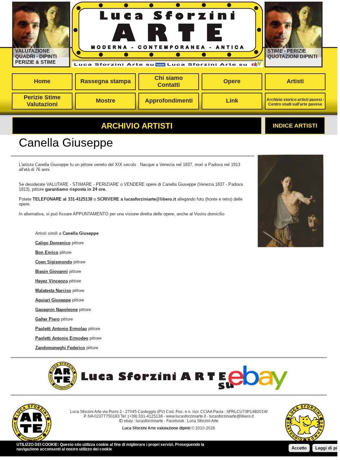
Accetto (299, 448)
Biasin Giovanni (51, 271)
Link (232, 100)
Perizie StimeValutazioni (42, 101)
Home (42, 81)
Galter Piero (47, 319)
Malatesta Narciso (53, 290)
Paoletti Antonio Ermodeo (61, 338)
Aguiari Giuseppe (53, 300)
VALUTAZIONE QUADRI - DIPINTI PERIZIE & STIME (36, 56)
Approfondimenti (169, 100)
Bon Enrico (46, 252)
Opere (232, 81)
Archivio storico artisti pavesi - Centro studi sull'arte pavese (295, 102)
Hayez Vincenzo (51, 280)
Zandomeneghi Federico (60, 347)
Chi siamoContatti (169, 81)
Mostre (105, 100)
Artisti (295, 81)
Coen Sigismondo (53, 261)
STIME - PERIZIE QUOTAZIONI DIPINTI (292, 53)
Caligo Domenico (53, 242)
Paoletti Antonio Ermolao (61, 328)
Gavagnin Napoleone (56, 309)
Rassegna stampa (105, 81)
